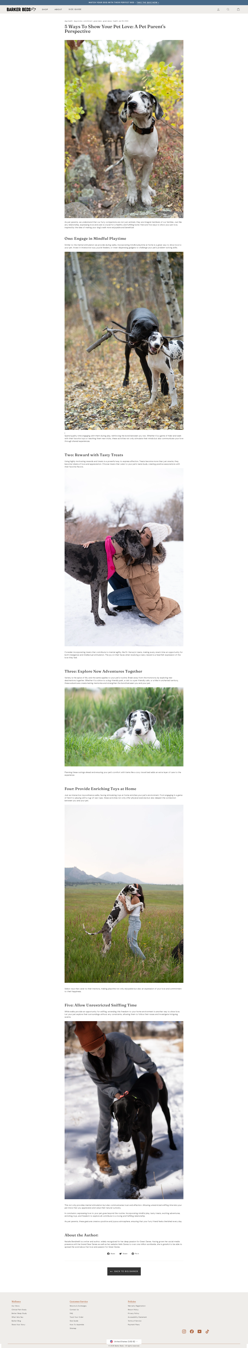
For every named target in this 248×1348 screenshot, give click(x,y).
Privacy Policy (133, 1313)
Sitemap (73, 1328)
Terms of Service (134, 1321)
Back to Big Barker (126, 1271)
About (58, 9)
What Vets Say (17, 1317)
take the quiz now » (148, 2)
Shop (45, 9)
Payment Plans (134, 1324)
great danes (107, 21)
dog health (69, 21)
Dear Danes (92, 1244)
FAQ (71, 1313)
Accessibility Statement (137, 1317)
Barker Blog (16, 1321)
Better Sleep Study (19, 1313)
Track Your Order (76, 1317)
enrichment (88, 21)
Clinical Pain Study (19, 1310)
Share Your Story (18, 1324)
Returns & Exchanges (78, 1306)
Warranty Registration (136, 1306)
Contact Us (74, 1310)
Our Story (16, 1306)
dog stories (78, 21)
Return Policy (133, 1310)
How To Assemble (77, 1324)
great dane (98, 21)
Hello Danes (123, 1244)
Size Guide (75, 9)
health (115, 21)
